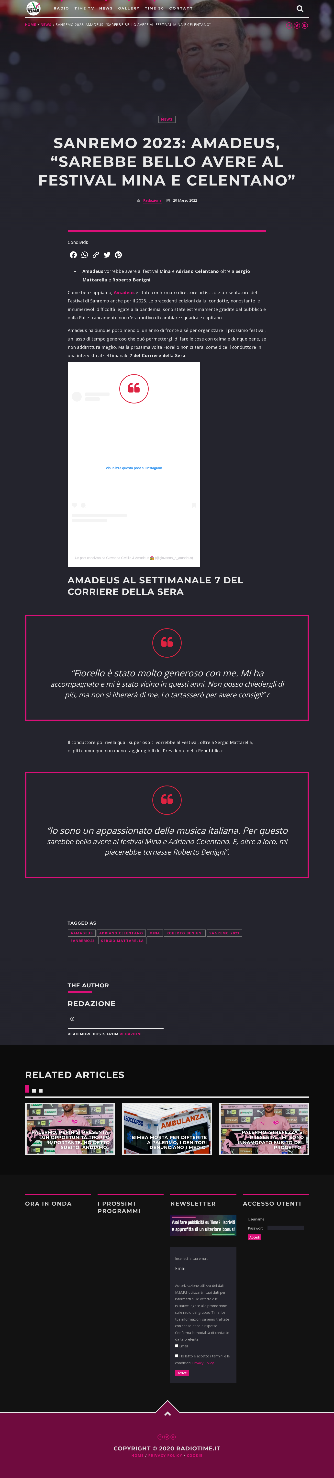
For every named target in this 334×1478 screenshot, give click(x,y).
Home (30, 24)
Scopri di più (70, 1129)
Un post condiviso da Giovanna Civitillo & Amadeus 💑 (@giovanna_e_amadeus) (134, 558)
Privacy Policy (203, 1363)
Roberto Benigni (185, 933)
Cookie (194, 1455)
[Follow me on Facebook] (72, 1019)
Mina (154, 933)
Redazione (152, 200)
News (46, 24)
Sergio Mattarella (122, 940)
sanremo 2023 (224, 933)
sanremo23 (82, 940)
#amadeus (81, 933)
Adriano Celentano (121, 933)
